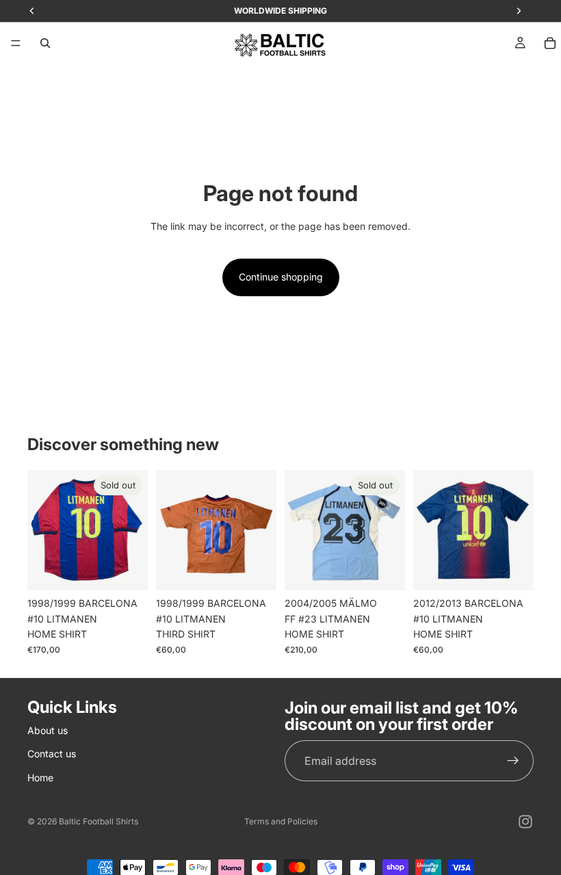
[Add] (255, 570)
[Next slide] (133, 530)
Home (40, 777)
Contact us (51, 753)
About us (47, 730)
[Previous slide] (42, 530)
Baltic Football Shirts (98, 821)
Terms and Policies (280, 821)
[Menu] (15, 43)
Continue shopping (281, 277)
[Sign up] (513, 760)
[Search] (45, 43)
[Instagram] (525, 821)
